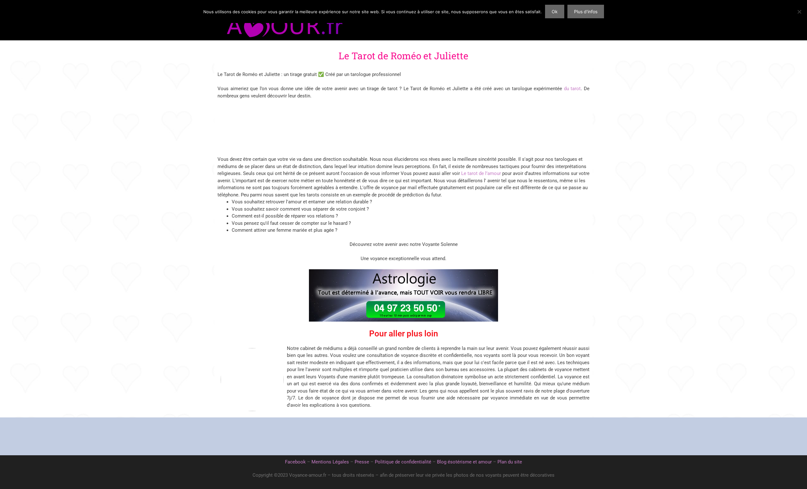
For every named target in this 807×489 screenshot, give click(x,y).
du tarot (572, 88)
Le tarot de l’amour (481, 173)
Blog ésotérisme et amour (464, 462)
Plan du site (509, 462)
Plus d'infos (585, 11)
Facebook (295, 462)
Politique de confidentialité (403, 462)
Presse (362, 462)
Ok (555, 11)
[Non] (799, 12)
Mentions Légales (330, 462)
